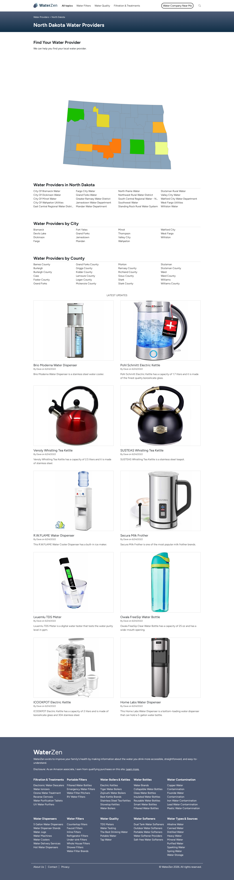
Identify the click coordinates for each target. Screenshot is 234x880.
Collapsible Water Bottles (148, 789)
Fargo (36, 241)
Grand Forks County (87, 264)
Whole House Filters (78, 843)
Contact (52, 866)
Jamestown (82, 237)
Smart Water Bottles (145, 804)
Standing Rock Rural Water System (138, 206)
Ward (164, 272)
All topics (67, 5)
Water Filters (83, 5)
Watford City (168, 229)
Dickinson (39, 237)
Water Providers (41, 17)
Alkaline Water (175, 824)
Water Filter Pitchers (78, 792)
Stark (121, 279)
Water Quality (102, 5)
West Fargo (167, 233)
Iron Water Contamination (182, 800)
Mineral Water (175, 839)
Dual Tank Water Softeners (149, 824)
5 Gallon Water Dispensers (48, 824)
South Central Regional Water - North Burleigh (144, 198)
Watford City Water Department (179, 198)
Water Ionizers (41, 789)
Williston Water (169, 206)
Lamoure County (85, 275)
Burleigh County (42, 272)
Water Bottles (143, 779)
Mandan (80, 241)
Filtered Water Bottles (79, 785)
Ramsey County (127, 268)
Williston (166, 237)
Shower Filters (75, 847)
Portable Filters (77, 779)
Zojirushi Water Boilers (113, 792)
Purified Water (175, 843)
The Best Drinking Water (114, 831)
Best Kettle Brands (110, 796)
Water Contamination (181, 779)
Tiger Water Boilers (111, 789)
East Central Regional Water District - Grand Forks (61, 206)
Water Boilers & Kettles (115, 779)
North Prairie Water (129, 191)
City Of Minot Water (44, 198)
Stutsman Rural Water (173, 191)
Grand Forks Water (86, 194)
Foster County (41, 279)
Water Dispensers (45, 818)
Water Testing (108, 828)
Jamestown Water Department (93, 202)
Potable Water (108, 835)
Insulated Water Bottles (147, 796)
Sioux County (126, 275)
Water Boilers (107, 808)
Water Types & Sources (182, 818)
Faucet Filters (74, 828)
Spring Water (174, 851)
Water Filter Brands (77, 851)
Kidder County (84, 272)
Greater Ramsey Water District (93, 198)
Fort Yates (81, 229)
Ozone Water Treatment (47, 792)
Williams (165, 279)
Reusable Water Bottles (147, 800)
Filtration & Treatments (127, 5)
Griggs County (84, 268)
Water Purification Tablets (48, 800)
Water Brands (141, 785)
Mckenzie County (86, 283)
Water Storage (175, 854)
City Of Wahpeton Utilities (48, 202)
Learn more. (132, 769)
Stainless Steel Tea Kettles (115, 800)
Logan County (84, 279)
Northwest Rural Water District (135, 194)
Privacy (65, 866)
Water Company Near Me (177, 5)
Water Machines (42, 835)
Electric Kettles (109, 785)
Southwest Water (128, 202)
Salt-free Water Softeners (148, 839)
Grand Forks (82, 233)
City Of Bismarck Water (46, 191)
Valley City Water (170, 194)
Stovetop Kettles (110, 804)
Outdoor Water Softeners (148, 828)
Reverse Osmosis (43, 796)
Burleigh (38, 268)
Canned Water (175, 828)
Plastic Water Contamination (183, 808)
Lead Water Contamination (182, 804)
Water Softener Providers (148, 835)
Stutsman (166, 264)
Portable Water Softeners (148, 831)
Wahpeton (124, 241)
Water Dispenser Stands (46, 828)
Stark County (125, 283)
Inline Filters (74, 831)
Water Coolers (41, 839)
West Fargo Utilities (172, 202)
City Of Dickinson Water (47, 194)
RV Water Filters (76, 796)
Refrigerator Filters (77, 835)
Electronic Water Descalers (48, 785)
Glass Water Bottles (145, 792)
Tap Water (106, 839)
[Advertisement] (117, 75)
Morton (122, 264)
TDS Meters (107, 824)
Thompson (124, 233)
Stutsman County (171, 268)
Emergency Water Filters (81, 789)
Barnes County (41, 264)
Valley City (124, 237)
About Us (38, 866)
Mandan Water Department (91, 206)
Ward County (168, 275)
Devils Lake (39, 233)
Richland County (127, 272)
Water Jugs (39, 831)
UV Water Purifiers (43, 804)
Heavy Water (174, 835)
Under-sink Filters (77, 839)
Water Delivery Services (46, 843)
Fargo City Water (85, 191)
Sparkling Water (176, 847)
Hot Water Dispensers (45, 847)
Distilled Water (175, 831)
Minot (121, 229)
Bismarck (38, 229)
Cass (36, 275)
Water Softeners (144, 818)
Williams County (170, 283)
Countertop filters (77, 824)
